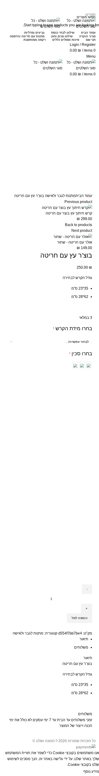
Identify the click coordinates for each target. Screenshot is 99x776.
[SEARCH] (6, 17)
